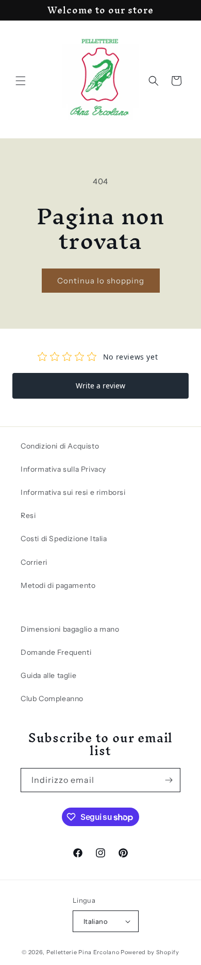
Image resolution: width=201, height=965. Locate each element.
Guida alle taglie (48, 675)
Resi (28, 515)
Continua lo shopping (100, 280)
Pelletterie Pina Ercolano (83, 952)
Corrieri (34, 562)
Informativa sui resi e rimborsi (73, 492)
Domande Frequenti (56, 652)
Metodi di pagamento (58, 585)
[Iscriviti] (168, 780)
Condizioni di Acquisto (60, 446)
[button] (20, 80)
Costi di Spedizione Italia (64, 538)
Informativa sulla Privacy (63, 469)
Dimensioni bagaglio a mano (70, 629)
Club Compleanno (52, 698)
